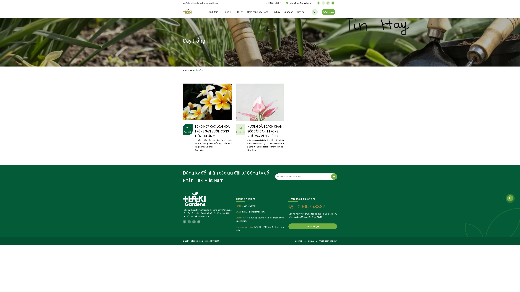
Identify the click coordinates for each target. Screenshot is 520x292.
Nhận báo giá (313, 226)
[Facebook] (318, 3)
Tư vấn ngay (328, 12)
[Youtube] (332, 3)
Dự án (240, 12)
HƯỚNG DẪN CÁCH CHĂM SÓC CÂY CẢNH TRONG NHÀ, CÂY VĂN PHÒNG (265, 131)
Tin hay (276, 12)
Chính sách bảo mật (328, 241)
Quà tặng (288, 12)
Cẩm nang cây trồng (257, 12)
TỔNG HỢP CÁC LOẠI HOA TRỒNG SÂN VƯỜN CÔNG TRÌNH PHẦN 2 (212, 131)
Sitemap (299, 241)
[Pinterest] (323, 3)
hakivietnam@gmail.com (300, 3)
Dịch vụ (228, 12)
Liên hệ (300, 12)
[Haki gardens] (194, 198)
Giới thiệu (214, 12)
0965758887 (274, 3)
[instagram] (328, 3)
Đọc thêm (199, 150)
